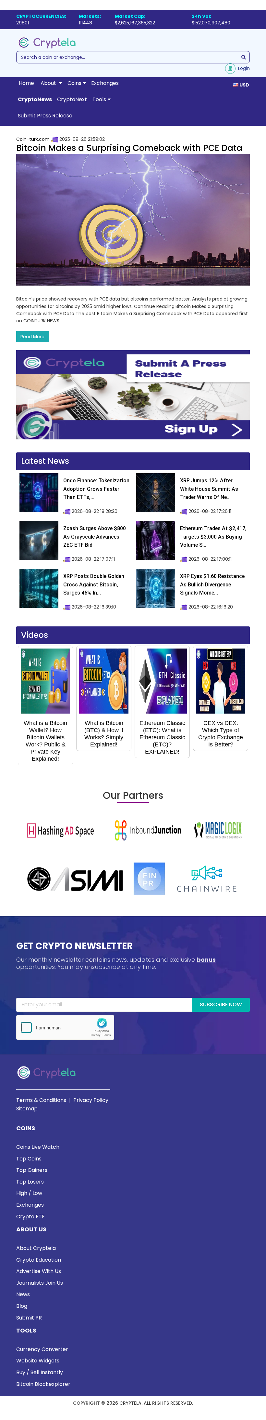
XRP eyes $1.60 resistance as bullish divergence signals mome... (212, 584)
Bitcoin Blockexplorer (43, 1384)
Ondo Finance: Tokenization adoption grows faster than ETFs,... (96, 488)
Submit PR (29, 1317)
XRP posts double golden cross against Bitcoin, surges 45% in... (93, 584)
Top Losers (30, 1182)
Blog (21, 1306)
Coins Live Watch (37, 1147)
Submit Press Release (45, 115)
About (49, 83)
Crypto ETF (30, 1216)
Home (26, 83)
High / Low (29, 1193)
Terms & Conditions (41, 1100)
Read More (32, 336)
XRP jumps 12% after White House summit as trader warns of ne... (209, 488)
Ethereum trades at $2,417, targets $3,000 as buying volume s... (213, 536)
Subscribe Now (221, 1004)
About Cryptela (36, 1248)
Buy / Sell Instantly (39, 1372)
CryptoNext (72, 99)
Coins (74, 83)
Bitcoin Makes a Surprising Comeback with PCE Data (129, 148)
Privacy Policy (90, 1100)
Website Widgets (37, 1360)
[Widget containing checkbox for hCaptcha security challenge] (65, 1027)
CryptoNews (35, 99)
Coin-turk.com (33, 139)
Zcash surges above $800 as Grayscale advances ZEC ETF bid (94, 536)
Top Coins (29, 1158)
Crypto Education (38, 1260)
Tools (99, 99)
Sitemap (27, 1108)
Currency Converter (42, 1349)
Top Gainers (31, 1170)
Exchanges (105, 83)
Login (243, 68)
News (23, 1294)
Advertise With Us (38, 1271)
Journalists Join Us (39, 1283)
